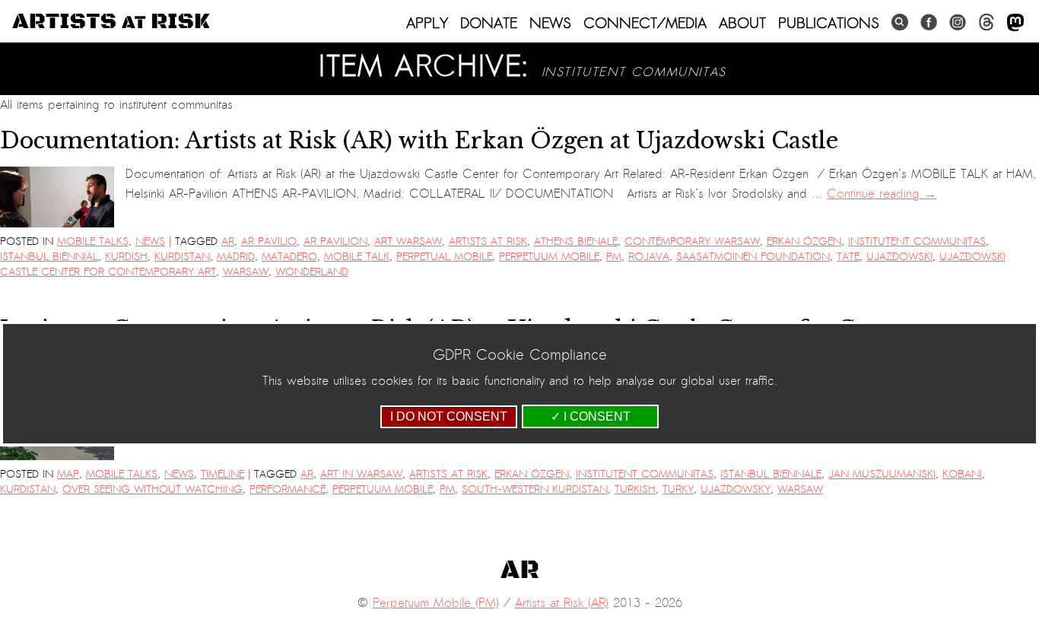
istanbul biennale (770, 474)
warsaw (245, 272)
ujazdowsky (736, 489)
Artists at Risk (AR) (561, 603)
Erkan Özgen (804, 241)
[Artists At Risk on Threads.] (986, 22)
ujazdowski (899, 257)
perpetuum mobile (549, 257)
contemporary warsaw (692, 241)
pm (613, 257)
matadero (289, 257)
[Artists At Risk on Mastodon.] (1015, 23)
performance (287, 489)
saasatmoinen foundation (753, 257)
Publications (828, 22)
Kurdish (126, 257)
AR (227, 241)
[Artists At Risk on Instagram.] (957, 22)
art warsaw (408, 241)
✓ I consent (591, 416)
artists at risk (488, 241)
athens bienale (576, 241)
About (742, 22)
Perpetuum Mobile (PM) (436, 603)
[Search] (899, 22)
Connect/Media (645, 22)
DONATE (488, 22)
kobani (962, 474)
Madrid (236, 257)
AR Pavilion (335, 241)
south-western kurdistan (535, 489)
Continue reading (881, 194)
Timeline (222, 474)
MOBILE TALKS (93, 241)
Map (68, 474)
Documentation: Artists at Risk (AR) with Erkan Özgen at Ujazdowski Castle (419, 140)
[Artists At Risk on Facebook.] (928, 22)
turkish (635, 489)
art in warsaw (361, 474)
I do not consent (448, 416)
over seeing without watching (152, 489)
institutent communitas (917, 241)
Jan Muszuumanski (882, 474)
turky (678, 489)
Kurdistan (182, 257)
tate (848, 257)
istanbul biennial (49, 257)
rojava (648, 257)
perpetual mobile (444, 257)
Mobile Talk (356, 257)
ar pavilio (269, 241)
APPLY (427, 22)
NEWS (550, 22)
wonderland (311, 272)
